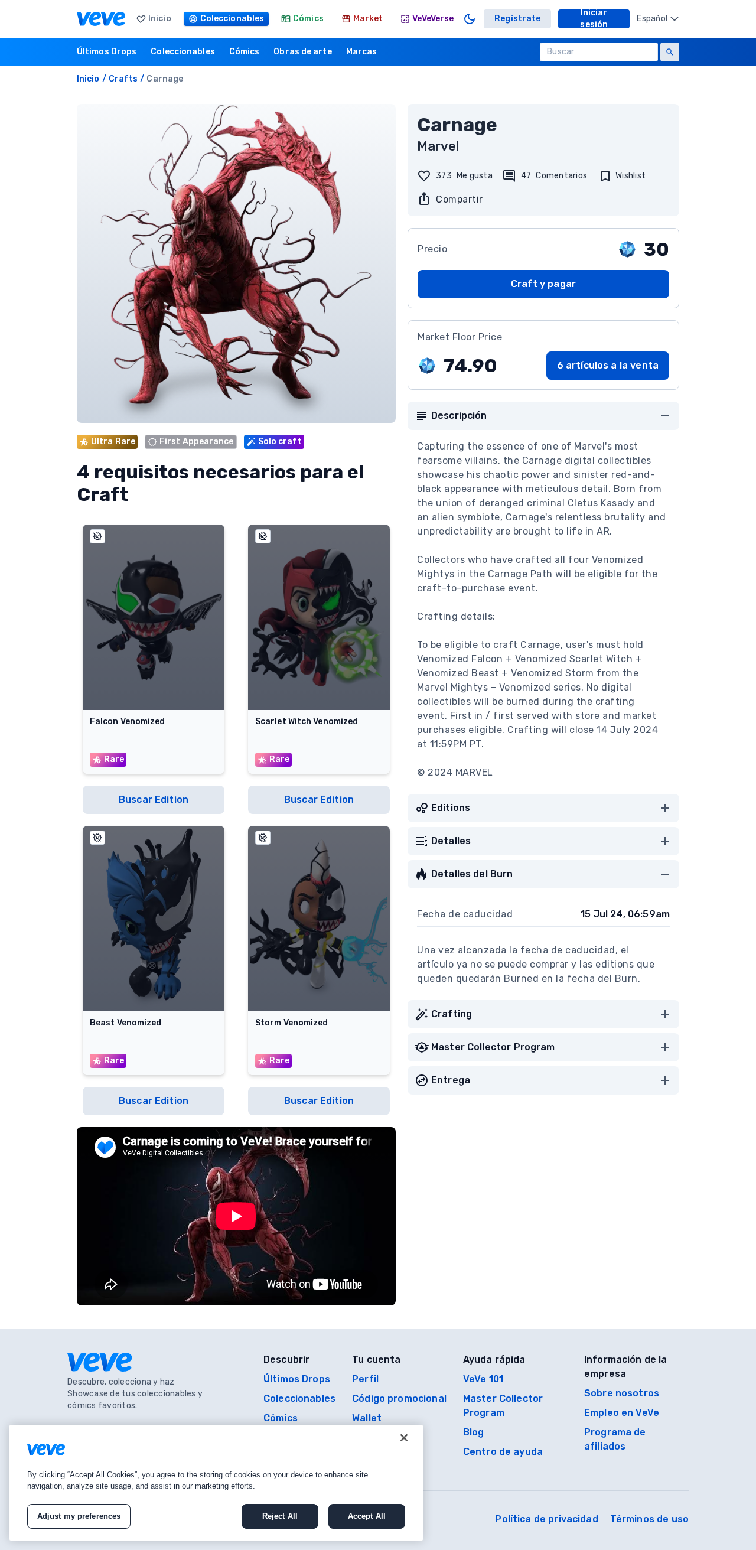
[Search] (669, 52)
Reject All (280, 1516)
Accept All (367, 1516)
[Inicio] (101, 19)
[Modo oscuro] (469, 19)
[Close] (404, 1438)
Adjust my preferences (79, 1516)
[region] (216, 1483)
